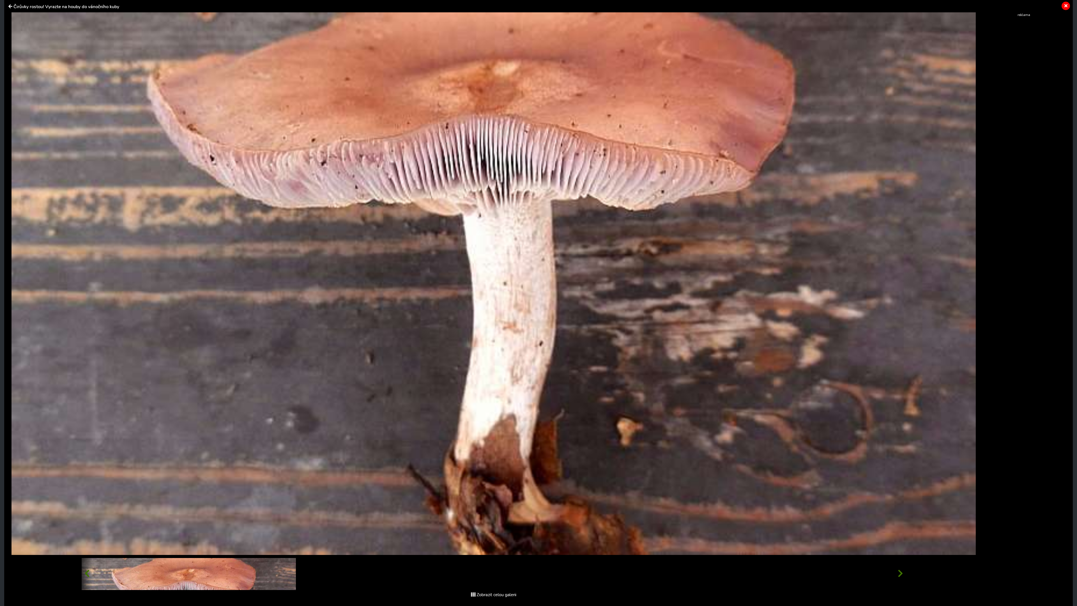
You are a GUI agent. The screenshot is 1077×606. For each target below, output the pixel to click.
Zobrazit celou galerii (496, 595)
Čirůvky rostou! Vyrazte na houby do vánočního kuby (66, 7)
